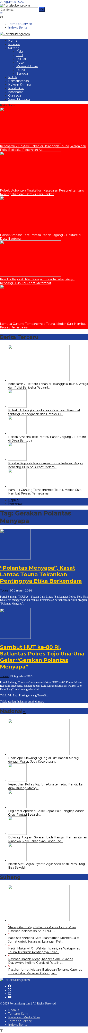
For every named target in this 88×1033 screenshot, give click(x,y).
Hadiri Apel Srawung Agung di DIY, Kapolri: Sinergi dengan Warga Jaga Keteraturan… (43, 759)
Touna (4, 590)
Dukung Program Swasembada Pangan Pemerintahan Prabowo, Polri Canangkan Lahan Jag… (47, 839)
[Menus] (1, 13)
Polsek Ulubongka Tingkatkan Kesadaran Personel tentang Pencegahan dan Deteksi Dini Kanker (42, 192)
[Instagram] (9, 994)
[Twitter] (9, 990)
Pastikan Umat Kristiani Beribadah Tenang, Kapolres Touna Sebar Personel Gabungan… (45, 971)
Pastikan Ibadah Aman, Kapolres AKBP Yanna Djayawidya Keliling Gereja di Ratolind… (40, 961)
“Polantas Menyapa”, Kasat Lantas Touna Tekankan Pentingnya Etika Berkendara (41, 574)
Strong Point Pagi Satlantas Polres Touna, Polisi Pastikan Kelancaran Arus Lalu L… (42, 929)
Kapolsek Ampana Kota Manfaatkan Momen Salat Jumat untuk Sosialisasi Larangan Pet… (43, 939)
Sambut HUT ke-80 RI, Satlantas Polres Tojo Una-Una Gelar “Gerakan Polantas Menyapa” (42, 657)
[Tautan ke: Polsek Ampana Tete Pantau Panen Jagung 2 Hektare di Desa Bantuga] (30, 231)
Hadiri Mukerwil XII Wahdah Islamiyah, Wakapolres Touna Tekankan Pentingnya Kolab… (44, 950)
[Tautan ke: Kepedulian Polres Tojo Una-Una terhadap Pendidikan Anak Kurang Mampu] (17, 781)
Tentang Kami (18, 1013)
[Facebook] (9, 986)
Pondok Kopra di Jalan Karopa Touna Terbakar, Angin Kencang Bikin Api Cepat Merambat (37, 281)
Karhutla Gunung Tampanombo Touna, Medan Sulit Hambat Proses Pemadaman (44, 491)
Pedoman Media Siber (24, 1017)
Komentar (15, 503)
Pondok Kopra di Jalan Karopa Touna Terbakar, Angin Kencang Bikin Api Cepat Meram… (45, 465)
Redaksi (13, 1010)
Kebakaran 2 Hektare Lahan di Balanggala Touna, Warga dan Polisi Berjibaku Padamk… (48, 385)
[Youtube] (9, 997)
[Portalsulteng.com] (15, 5)
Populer (13, 500)
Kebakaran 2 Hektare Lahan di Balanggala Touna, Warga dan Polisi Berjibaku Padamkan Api (43, 148)
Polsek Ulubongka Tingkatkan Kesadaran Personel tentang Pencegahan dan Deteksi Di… (44, 412)
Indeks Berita (17, 1024)
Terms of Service (20, 1021)
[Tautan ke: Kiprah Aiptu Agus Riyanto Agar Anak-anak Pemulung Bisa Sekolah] (17, 860)
